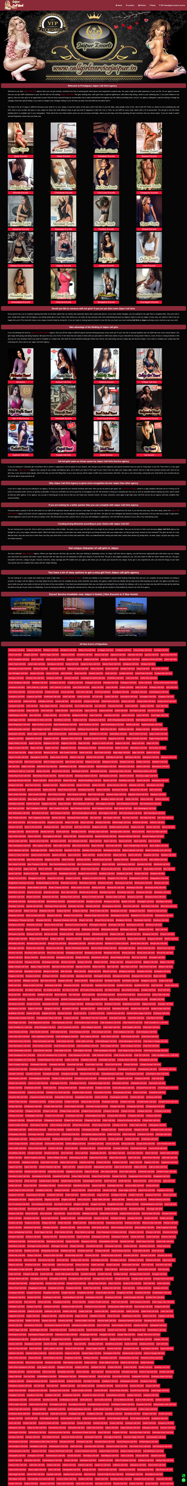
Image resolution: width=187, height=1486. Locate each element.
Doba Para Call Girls (65, 1265)
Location (130, 5)
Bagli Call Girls (84, 743)
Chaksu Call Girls (72, 1060)
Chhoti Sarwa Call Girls (101, 1125)
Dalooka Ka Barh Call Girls (35, 1172)
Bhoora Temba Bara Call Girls (77, 948)
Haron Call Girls (127, 1456)
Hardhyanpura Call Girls (58, 1446)
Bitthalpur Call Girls (30, 981)
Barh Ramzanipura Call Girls (130, 813)
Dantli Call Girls (125, 1181)
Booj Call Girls (157, 985)
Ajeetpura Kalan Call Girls (129, 659)
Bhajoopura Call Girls (17, 888)
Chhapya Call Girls (144, 1111)
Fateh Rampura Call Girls (140, 1302)
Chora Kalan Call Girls (17, 1148)
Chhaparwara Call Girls (155, 1106)
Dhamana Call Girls (96, 1223)
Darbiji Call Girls (15, 1186)
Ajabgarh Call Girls (74, 659)
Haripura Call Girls (39, 1451)
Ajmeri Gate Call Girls (36, 664)
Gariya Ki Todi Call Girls (74, 1349)
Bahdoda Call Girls (105, 748)
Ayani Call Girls (143, 715)
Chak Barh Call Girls (136, 1018)
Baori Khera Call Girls (56, 794)
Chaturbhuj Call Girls (36, 1092)
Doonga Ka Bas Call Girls (140, 1274)
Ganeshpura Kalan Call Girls (66, 1335)
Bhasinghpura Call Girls (111, 906)
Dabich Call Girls (15, 1158)
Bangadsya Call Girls (160, 780)
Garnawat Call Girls (131, 1349)
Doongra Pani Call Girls (18, 1283)
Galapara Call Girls (165, 1316)
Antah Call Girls (15, 701)
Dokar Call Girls (111, 1269)
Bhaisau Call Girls (161, 883)
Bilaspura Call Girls (51, 971)
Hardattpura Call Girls (38, 1446)
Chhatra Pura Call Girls (54, 1116)
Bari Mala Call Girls (147, 818)
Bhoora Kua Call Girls (54, 948)
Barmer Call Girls (153, 827)
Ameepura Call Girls (16, 687)
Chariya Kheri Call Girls (67, 1088)
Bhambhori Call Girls (17, 892)
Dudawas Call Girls (73, 1288)
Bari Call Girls (95, 818)
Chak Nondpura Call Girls (131, 1046)
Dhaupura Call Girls (89, 1241)
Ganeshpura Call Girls (17, 1335)
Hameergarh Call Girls (17, 1432)
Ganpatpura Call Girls (33, 1344)
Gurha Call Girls (31, 1418)
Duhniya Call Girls (144, 1288)
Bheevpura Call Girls (49, 929)
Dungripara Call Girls (85, 1293)
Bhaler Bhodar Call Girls (37, 888)
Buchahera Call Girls (70, 1009)
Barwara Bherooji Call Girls (105, 836)
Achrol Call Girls (15, 655)
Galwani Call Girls (49, 1321)
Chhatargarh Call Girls (34, 1116)
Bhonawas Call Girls (17, 943)
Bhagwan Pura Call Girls (117, 878)
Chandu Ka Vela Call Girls (62, 1078)
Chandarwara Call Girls (147, 1069)
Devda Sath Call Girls (49, 1218)
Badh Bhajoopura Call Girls (19, 725)
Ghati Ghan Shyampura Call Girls (22, 1367)
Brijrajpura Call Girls (52, 1009)
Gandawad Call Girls (158, 1325)
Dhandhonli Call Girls (32, 1227)
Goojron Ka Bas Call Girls (82, 1390)
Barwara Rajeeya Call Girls (153, 836)
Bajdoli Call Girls (153, 752)
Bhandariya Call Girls (125, 892)
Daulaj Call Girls (152, 1186)
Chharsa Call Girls (16, 1116)
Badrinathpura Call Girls (78, 734)
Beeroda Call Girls (144, 864)
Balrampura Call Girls (160, 766)
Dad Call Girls (14, 1162)
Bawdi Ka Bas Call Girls (40, 855)
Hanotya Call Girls (33, 1437)
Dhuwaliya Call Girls (118, 1260)
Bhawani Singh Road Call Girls (96, 915)
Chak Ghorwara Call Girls (79, 1032)
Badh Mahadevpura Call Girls (65, 725)
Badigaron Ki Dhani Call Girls (64, 729)
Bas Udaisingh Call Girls (77, 841)
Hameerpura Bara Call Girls (59, 1432)
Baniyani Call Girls (67, 785)
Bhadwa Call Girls (157, 874)
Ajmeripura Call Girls (55, 664)
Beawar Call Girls (104, 855)
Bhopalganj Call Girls (74, 953)
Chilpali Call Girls (72, 1130)
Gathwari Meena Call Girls (36, 1353)
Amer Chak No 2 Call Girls (60, 687)
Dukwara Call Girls (160, 1288)
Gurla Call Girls (15, 1423)
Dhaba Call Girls (166, 1218)
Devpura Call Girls (101, 1218)
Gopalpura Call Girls (35, 1395)
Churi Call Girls (67, 1153)
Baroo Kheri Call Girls (17, 836)
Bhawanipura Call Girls (120, 915)
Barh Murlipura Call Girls (60, 813)
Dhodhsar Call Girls (85, 1251)
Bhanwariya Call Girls (36, 901)
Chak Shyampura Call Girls (79, 1055)
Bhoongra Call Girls (16, 948)
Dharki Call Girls (152, 1237)
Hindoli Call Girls (101, 1479)
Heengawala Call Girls (71, 1470)
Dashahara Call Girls (81, 1186)
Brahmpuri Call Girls (112, 1004)
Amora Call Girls (67, 692)
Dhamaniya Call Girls (114, 1223)
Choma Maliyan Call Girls (75, 1144)
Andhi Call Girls (69, 697)
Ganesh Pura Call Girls (117, 1330)
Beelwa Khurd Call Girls (102, 860)
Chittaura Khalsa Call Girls (40, 1139)
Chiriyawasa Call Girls (17, 1134)
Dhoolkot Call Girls (131, 1255)
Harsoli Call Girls (15, 1460)
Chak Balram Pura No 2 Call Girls (94, 1018)
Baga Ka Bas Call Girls (158, 734)
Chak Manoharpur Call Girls (19, 1046)
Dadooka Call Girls (87, 1162)
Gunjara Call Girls (149, 1414)
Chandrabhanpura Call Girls (112, 1074)
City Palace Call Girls (116, 1153)
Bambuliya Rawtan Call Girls (86, 776)
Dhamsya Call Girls (132, 1223)
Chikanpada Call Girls (157, 1125)
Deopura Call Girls (16, 1213)
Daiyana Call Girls (85, 1167)
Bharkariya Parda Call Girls (55, 906)
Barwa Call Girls (70, 836)
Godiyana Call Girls (16, 1381)
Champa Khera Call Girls (127, 1060)
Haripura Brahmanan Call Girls (60, 1451)
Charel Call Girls (49, 1088)
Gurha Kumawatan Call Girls (94, 1418)
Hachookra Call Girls (76, 1428)
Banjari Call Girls (83, 785)
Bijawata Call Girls (83, 967)
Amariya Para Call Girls (35, 678)
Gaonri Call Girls (65, 1344)
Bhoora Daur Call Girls (35, 948)
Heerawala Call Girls (145, 1470)
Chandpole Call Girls (51, 1074)
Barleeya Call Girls (51, 827)
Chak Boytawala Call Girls (62, 1023)
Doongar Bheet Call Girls (18, 1279)
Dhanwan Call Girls (66, 1237)
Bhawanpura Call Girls (164, 915)
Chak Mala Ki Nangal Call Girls (155, 1041)
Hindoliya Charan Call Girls (120, 1479)
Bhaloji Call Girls (98, 888)
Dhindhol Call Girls (31, 1251)
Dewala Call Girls (151, 1218)
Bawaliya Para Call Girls (91, 850)
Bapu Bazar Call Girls (17, 799)
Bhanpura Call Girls (135, 897)
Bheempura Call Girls (135, 925)
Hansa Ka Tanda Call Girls (72, 1437)
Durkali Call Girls (34, 1297)
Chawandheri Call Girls (64, 1097)
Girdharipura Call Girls (67, 1376)
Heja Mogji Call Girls (17, 1474)
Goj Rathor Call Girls (92, 1381)
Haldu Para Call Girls (95, 1428)
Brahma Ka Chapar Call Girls (72, 1004)
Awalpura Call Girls (79, 715)
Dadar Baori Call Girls (49, 1162)
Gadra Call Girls (132, 1311)
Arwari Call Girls (131, 706)
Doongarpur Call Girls (58, 1279)
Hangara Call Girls (120, 1432)
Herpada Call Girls (54, 1474)
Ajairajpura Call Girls (109, 659)
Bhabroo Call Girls (31, 874)
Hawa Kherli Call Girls (156, 1465)
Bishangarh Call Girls (102, 976)
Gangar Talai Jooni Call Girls (148, 1335)
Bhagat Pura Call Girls (17, 878)
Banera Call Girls (110, 780)
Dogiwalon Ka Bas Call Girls (63, 1269)
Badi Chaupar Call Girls (41, 729)
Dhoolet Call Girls (92, 1255)
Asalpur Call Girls (147, 706)
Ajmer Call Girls (171, 659)
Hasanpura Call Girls (88, 1460)
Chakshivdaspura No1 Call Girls (50, 1060)
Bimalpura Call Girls (127, 971)
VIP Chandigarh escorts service (172, 5)
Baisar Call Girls (86, 752)
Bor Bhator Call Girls (33, 990)
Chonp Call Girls (128, 1144)
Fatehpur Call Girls (34, 1307)
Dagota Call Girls (15, 1167)
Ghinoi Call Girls (49, 1372)
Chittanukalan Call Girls (18, 1139)
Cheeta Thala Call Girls (18, 1102)
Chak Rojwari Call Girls (82, 1050)
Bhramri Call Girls (47, 957)
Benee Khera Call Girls (90, 869)
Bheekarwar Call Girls (142, 920)
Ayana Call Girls (128, 715)
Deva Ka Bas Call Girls (151, 1213)
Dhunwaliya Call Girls (99, 1260)
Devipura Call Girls (68, 1218)
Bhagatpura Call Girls (37, 878)
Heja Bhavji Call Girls (164, 1470)
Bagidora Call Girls (68, 743)
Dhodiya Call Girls (102, 1251)
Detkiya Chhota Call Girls (129, 1213)
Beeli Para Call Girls (35, 860)
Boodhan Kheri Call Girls (105, 985)
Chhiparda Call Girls (92, 1120)
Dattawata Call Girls (115, 1186)
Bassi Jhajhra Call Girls (159, 846)
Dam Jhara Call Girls (109, 1172)
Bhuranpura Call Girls (100, 957)
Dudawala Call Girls (56, 1288)
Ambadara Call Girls (57, 683)
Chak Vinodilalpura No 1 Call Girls (165, 1055)
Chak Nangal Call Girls (109, 1046)
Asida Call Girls (33, 711)
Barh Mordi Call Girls (40, 813)
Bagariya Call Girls (16, 739)
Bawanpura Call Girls (112, 850)
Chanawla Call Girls (57, 1064)
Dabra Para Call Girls (117, 1158)
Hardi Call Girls (76, 1446)
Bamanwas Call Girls (80, 771)
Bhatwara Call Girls (16, 915)
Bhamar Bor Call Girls (115, 888)
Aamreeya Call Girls (16, 650)
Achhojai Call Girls (161, 650)
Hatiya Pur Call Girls (103, 1465)
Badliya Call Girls (142, 729)
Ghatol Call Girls (130, 1367)
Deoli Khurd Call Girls (36, 1209)
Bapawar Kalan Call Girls (116, 794)
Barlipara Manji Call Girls (119, 827)
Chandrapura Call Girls (134, 1074)
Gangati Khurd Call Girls (61, 1339)
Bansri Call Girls (49, 790)
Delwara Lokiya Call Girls (136, 1199)
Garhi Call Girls (35, 1349)
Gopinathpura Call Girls (116, 1395)
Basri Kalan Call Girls (61, 846)
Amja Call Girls (111, 687)
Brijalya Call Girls (149, 1004)
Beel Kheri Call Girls (16, 860)
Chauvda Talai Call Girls (18, 1097)
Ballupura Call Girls (86, 766)
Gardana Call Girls (147, 1344)
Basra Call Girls (140, 841)
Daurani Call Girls (78, 1190)
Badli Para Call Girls (108, 729)
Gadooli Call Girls (101, 1311)
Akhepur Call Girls (41, 669)
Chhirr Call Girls (109, 1120)
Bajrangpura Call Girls (39, 757)
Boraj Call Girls (14, 995)
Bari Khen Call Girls (130, 818)
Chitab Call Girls (114, 1134)
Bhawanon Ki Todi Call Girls (142, 915)
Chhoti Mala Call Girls (81, 1125)
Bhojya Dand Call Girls (136, 939)
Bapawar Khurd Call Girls (138, 794)
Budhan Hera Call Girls (140, 1009)
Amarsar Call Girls (71, 678)
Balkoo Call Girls (28, 766)
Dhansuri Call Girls (33, 1237)
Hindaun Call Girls (86, 1479)
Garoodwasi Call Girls (149, 1349)
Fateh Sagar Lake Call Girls (163, 1302)
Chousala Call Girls (120, 1148)
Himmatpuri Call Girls (17, 1479)
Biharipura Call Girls (133, 962)
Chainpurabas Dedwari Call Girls (21, 1018)
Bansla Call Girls (34, 790)
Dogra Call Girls (82, 1269)
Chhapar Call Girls (117, 1106)
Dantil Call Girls (110, 1181)
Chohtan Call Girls (115, 1139)
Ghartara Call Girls (16, 1362)
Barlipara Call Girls (99, 827)
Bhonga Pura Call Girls (57, 943)
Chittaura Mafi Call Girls (61, 1139)
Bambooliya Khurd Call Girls (20, 776)
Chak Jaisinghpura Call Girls (67, 1037)
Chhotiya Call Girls (120, 1125)
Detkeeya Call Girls (89, 1213)
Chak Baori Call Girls (117, 1018)
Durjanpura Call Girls (17, 1297)
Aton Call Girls (35, 715)
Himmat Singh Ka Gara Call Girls (110, 1474)
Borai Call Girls (164, 990)
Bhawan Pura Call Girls (73, 915)
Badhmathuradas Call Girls (19, 729)
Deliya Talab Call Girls (101, 1199)
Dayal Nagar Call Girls (127, 1190)
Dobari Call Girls (97, 1265)
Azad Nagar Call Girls (159, 715)
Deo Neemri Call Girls (62, 1204)
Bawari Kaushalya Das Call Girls (158, 850)
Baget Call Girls (35, 743)
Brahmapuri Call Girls (94, 1004)
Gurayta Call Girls (16, 1418)
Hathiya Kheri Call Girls (18, 1465)
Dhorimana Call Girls (46, 1260)
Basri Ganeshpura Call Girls (19, 846)
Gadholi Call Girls (69, 1311)
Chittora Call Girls (80, 1139)
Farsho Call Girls (79, 1302)
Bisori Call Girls (15, 981)
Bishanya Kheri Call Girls (141, 976)
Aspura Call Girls (105, 711)
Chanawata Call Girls (38, 1064)
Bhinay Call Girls (50, 934)
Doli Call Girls (163, 1269)
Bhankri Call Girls (33, 897)
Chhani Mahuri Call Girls (74, 1106)
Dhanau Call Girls (170, 1223)
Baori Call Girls (155, 790)
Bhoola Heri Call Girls (158, 943)
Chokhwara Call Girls (149, 1139)
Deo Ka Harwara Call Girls (19, 1204)
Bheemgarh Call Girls (98, 925)
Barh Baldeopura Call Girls (127, 804)
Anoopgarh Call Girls (148, 697)
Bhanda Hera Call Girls (88, 892)
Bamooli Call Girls (127, 776)
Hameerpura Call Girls (37, 1432)
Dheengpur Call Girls (59, 1246)
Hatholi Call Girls (69, 1465)
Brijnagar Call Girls (165, 1004)
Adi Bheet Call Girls (84, 655)
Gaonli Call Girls (50, 1344)
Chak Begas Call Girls (17, 1023)
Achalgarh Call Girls (105, 650)
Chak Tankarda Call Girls (102, 1055)
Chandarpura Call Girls (127, 1069)
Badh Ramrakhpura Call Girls (112, 725)
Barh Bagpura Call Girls (105, 804)
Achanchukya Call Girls (143, 650)
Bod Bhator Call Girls (130, 981)
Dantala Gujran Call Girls (49, 1181)
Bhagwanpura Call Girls (138, 878)
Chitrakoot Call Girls (145, 1134)
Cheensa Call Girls (153, 1097)
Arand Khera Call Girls (110, 701)
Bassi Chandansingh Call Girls (135, 846)
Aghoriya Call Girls (135, 655)
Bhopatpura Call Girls (93, 953)
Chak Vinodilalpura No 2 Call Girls (22, 1060)
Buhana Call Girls (65, 1013)
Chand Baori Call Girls (94, 1064)
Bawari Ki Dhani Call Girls (19, 855)
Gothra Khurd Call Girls (38, 1404)
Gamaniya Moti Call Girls (154, 1321)
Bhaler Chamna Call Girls (59, 888)
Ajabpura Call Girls (91, 659)
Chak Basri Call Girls (154, 1018)
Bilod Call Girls (80, 971)
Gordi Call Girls (86, 1400)
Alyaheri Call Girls (96, 673)
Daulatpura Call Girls (44, 1190)
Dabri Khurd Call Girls (151, 1158)
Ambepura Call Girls (128, 683)
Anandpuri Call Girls (139, 692)
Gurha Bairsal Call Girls (49, 1418)
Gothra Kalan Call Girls (18, 1404)
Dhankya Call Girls (153, 1232)
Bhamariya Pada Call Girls (155, 888)
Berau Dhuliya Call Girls (132, 869)
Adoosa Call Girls (101, 655)
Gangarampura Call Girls (18, 1339)
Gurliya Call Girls (29, 1423)
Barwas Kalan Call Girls (18, 841)
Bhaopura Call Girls (111, 901)
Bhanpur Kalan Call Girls (115, 897)
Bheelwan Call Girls (34, 925)
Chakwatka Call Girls (107, 1060)
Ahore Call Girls (37, 659)
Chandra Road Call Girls (89, 1074)
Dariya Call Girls (30, 1186)
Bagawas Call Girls (51, 739)
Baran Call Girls (147, 799)
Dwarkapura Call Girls (94, 1297)
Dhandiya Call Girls (50, 1227)
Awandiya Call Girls (111, 715)
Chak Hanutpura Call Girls (146, 1032)
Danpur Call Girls (15, 1181)
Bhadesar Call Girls (106, 874)
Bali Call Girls (14, 766)
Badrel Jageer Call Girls (36, 734)
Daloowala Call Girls (56, 1172)
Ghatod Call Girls (114, 1367)
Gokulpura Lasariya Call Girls (20, 1386)
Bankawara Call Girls (155, 785)
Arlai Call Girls (31, 706)
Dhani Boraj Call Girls (100, 1227)
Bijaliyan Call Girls (151, 962)
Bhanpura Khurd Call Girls (155, 897)
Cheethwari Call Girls (37, 1102)
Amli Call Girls (171, 687)
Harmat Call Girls (74, 1456)
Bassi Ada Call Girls (113, 846)
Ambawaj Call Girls (110, 683)
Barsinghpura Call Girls (52, 836)
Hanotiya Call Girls (16, 1437)
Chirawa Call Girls (141, 1130)
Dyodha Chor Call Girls (155, 1297)
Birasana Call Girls (33, 976)
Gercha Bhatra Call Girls (52, 1358)
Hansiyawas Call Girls (93, 1437)
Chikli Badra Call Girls (17, 1130)
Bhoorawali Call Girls (127, 948)
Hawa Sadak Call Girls (37, 1470)
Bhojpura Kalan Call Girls (93, 939)
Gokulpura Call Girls (148, 1381)
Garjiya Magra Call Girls (95, 1349)
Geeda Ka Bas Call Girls (132, 1353)
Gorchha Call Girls (50, 1400)
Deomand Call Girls (136, 1209)
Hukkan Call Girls (136, 1484)
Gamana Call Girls (65, 1321)
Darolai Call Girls (64, 1186)
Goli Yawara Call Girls (85, 1386)
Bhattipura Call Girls (137, 911)
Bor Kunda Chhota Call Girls (92, 990)
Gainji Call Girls (114, 1316)
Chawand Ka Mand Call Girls (41, 1097)
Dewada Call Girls (135, 1218)
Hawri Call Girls (54, 1470)
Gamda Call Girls (15, 1325)
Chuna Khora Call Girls (158, 1148)
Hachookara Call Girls (57, 1428)
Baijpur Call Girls (34, 752)
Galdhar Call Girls (32, 1321)
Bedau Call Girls (119, 855)
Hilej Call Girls (89, 1474)
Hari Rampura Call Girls (162, 1446)
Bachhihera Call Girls (62, 720)
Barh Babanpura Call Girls (83, 804)
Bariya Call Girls (87, 822)
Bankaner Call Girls (136, 785)
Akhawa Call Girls (148, 664)
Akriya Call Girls (143, 669)
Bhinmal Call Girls (83, 934)
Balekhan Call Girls (159, 762)
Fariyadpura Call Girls (61, 1302)
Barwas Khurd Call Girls (39, 841)
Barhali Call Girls (58, 818)
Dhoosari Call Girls (148, 1255)
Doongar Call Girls (159, 1274)
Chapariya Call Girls (124, 1078)
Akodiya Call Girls (127, 669)
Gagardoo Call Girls (16, 1316)
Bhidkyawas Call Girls (90, 929)
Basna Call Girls (125, 841)
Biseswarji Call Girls (84, 976)
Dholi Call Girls (158, 1251)
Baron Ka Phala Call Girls (157, 832)
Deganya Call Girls (52, 1199)
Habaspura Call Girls (17, 1428)
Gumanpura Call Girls (113, 1414)
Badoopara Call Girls (17, 734)
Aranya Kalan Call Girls (146, 701)
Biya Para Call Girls (48, 981)
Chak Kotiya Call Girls (65, 1041)
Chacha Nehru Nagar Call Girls (139, 1013)
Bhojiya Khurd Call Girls (39, 939)
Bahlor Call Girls (121, 748)
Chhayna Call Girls (153, 1116)
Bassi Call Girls (98, 846)
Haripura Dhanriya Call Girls (86, 1451)
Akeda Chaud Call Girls (111, 664)
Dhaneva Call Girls (67, 1227)
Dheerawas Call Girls (113, 1246)
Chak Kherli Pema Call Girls (19, 1041)
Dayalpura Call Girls (165, 1190)
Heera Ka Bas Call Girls (107, 1470)
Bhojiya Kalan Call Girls (18, 939)
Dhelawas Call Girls (147, 1246)
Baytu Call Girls (89, 855)
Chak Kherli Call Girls (150, 1037)
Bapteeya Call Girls (158, 794)
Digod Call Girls (169, 1260)
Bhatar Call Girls (15, 911)
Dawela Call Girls (109, 1190)
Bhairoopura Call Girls (123, 883)
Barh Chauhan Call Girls (58, 808)
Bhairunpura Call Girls (143, 883)
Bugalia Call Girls (49, 1013)
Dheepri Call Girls (77, 1246)
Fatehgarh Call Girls (16, 1307)
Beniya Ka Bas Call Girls (110, 869)
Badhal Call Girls (132, 725)
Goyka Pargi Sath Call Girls (19, 1409)
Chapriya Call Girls (142, 1078)
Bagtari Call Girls (51, 748)
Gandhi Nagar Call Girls (18, 1330)
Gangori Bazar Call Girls (142, 1339)
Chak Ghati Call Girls (59, 1032)
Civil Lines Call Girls (135, 1153)
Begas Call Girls (15, 869)
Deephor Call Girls (136, 1195)
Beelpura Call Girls (52, 860)
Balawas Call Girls (127, 762)
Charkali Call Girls (86, 1088)
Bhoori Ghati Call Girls (146, 948)
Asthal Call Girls (121, 711)
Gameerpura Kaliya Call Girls (83, 1325)
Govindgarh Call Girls (58, 1404)
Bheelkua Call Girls (160, 920)
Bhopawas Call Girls (112, 953)
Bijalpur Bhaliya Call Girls (18, 967)
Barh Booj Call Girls (16, 808)
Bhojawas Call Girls (150, 934)
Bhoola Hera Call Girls (139, 943)
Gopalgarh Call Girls (17, 1395)
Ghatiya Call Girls (82, 1367)
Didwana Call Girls (153, 1260)
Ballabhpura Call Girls (68, 766)
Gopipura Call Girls (151, 1395)
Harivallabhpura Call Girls (153, 1451)
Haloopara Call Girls (150, 1428)
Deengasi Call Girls (118, 1195)
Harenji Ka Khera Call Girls (116, 1446)
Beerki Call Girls (108, 864)
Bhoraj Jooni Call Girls (146, 953)
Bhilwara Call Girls (146, 929)
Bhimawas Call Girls (16, 934)
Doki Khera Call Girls (128, 1269)
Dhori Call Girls (30, 1260)
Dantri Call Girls (155, 1181)
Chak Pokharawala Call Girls (20, 1050)
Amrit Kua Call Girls (102, 692)
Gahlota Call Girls (66, 1316)
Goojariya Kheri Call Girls (59, 1390)
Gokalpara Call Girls (110, 1381)
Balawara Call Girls (110, 762)
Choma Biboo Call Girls (54, 1144)
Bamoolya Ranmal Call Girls (20, 780)
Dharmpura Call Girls (17, 1241)
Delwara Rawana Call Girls (159, 1199)
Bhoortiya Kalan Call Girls (35, 953)
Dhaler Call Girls (79, 1223)
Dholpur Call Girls (34, 1255)
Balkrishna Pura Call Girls (47, 766)
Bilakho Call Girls (15, 971)
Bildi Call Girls (66, 971)
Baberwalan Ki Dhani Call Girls (40, 720)
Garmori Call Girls (114, 1349)
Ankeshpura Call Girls (128, 697)
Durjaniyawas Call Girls (162, 1293)
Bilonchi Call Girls (110, 971)
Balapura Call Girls (93, 762)
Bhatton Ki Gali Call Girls (157, 911)
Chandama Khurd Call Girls (63, 1069)
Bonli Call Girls (87, 985)
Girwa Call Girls (104, 1376)
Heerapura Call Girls (127, 1470)
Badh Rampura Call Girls (89, 725)
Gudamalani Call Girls (56, 1409)
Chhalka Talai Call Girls (53, 1106)
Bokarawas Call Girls (53, 985)
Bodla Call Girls (15, 985)
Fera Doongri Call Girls (143, 1307)
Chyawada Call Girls (98, 1153)
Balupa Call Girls (43, 771)
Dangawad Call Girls (161, 1176)
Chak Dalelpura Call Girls (91, 1027)
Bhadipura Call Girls (124, 874)
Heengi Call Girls (89, 1470)
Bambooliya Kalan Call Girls (120, 771)
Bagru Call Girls (37, 748)
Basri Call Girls (154, 841)
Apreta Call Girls (62, 701)
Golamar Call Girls (67, 1386)
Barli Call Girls (66, 827)
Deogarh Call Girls (98, 1204)
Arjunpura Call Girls (16, 706)
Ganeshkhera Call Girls (157, 1330)
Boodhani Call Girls (124, 985)
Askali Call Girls (61, 711)
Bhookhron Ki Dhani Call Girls (116, 943)
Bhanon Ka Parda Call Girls (93, 897)
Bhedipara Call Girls (124, 920)
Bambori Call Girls (65, 776)
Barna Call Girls (168, 827)
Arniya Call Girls (66, 706)
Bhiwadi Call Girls (133, 934)
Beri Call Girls (169, 869)
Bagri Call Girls (152, 743)
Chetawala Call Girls (110, 1102)
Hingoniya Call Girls (164, 1479)
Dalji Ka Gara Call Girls (158, 1167)
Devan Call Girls (15, 1218)
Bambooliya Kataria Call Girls (144, 771)
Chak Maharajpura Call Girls (130, 1041)
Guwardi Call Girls (100, 1423)
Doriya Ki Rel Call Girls (132, 1283)
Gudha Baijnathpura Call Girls (79, 1409)
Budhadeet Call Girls (120, 1009)
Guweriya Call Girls (132, 1423)
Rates (153, 5)
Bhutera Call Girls (15, 962)
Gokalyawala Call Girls (129, 1381)
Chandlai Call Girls (33, 1074)
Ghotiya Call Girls (166, 1372)
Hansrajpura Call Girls (112, 1437)
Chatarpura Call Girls (17, 1092)
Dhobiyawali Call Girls (49, 1251)
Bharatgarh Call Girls (145, 901)
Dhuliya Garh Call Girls (80, 1260)
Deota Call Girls (32, 1213)
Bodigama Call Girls (149, 981)
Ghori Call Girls (97, 1372)
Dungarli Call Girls (34, 1293)
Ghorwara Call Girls (129, 1372)
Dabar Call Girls (151, 1153)
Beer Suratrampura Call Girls (88, 864)
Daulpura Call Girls (61, 1190)
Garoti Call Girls (167, 1349)
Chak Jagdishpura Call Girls (42, 1037)
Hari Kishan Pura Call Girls (140, 1446)
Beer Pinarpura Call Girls (37, 864)
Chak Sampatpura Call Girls (105, 1050)
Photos (143, 5)
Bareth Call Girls (33, 804)
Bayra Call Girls (74, 855)
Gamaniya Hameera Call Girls (130, 1321)
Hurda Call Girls (152, 1484)
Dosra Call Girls (163, 1283)
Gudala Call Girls (39, 1409)
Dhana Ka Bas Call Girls (151, 1223)
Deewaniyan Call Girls (17, 1199)
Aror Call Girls (100, 706)
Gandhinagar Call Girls (38, 1330)
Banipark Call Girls (50, 785)
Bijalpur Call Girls (167, 962)
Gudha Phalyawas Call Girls (125, 1409)
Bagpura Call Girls (122, 743)
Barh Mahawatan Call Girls (19, 813)
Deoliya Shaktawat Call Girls (116, 1209)
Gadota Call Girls (117, 1311)
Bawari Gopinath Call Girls (133, 850)
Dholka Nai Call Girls (17, 1255)
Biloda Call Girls (94, 971)
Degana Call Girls (35, 1199)
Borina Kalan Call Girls (106, 995)
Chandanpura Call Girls (86, 1069)
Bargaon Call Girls (49, 804)
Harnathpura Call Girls (110, 1456)
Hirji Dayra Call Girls (103, 1484)
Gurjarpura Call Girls (160, 1418)
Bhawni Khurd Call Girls (104, 920)
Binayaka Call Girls (144, 971)
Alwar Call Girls (80, 673)
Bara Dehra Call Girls (55, 799)
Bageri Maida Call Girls (18, 743)
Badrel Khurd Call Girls (57, 734)
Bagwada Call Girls (68, 748)
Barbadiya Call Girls (16, 804)
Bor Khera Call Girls (70, 990)
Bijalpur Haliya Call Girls (40, 967)
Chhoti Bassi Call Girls (39, 1125)
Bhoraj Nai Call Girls (165, 953)
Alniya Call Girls (52, 673)
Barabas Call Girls (92, 799)
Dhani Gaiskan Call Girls (144, 1227)
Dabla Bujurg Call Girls (78, 1158)
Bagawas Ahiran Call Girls (71, 739)
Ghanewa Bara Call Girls (128, 1358)
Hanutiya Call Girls (67, 1442)
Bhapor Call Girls (128, 901)
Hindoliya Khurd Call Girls (144, 1479)
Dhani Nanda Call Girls (64, 1232)
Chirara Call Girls (125, 1130)
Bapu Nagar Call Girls (36, 799)
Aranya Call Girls (128, 701)
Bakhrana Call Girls (132, 757)
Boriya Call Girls (144, 995)
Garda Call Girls (131, 1344)
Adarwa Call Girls (68, 655)
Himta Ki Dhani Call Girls (66, 1479)
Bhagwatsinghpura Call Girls (47, 883)
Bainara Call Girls (50, 752)
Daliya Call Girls (140, 1167)
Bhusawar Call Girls (157, 957)
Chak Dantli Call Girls (111, 1027)
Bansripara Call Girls (86, 790)
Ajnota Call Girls (72, 664)
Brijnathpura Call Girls (17, 1009)
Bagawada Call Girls (34, 739)
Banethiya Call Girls (127, 780)
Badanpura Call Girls (97, 720)
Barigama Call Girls (55, 822)
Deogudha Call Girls (115, 1204)
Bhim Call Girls (161, 929)
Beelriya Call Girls (83, 860)
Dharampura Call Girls (100, 1237)
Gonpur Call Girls (152, 1386)
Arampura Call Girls (91, 701)
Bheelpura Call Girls (16, 925)
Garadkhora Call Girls (113, 1344)
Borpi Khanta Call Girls (138, 999)
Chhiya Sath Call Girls (151, 1120)
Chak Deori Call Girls (151, 1027)
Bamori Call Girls (39, 780)
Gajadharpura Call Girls (131, 1316)
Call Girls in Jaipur (129, 489)
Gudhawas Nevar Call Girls (19, 1414)
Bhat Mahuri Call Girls (149, 906)
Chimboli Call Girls (108, 1130)
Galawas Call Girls (16, 1321)
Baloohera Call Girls (126, 766)
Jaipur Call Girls (30, 91)
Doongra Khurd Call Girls (163, 1279)
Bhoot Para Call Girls (55, 953)
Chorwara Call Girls (87, 1148)
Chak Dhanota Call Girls (18, 1032)
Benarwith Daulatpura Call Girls (66, 869)
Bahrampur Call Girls (139, 748)
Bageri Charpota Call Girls (137, 739)
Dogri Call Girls (97, 1269)
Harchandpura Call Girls (18, 1446)
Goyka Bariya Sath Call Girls (165, 1404)
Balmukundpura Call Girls (106, 766)
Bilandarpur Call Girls (33, 971)
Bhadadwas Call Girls (67, 874)
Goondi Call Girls (100, 1390)
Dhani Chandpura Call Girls (121, 1227)
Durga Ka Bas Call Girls (105, 1293)
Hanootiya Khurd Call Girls (162, 1432)
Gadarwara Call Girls (17, 1311)
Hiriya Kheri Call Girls (84, 1484)
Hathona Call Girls (85, 1465)
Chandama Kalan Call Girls (40, 1069)
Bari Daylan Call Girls (111, 818)
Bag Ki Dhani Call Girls (138, 734)
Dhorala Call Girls (164, 1255)
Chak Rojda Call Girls (62, 1050)
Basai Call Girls (96, 841)
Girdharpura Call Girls (87, 1376)
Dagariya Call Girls (151, 1162)
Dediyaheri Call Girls (55, 1195)
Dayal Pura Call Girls (146, 1190)
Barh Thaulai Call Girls (17, 818)
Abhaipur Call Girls (50, 650)
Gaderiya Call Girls (34, 1311)
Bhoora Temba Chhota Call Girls (103, 948)
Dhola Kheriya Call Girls (121, 1251)
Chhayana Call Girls (136, 1116)
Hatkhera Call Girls (120, 1465)
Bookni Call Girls (171, 985)
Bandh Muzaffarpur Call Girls (90, 780)
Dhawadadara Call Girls (108, 1241)
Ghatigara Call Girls (65, 1367)
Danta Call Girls (31, 1181)
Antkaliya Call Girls (45, 701)
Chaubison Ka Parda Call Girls (58, 1092)
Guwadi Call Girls (68, 1423)
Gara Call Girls (80, 1344)
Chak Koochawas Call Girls (43, 1041)
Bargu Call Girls (65, 804)
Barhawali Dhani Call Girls (77, 818)
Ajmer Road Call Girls (17, 664)
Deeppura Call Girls (153, 1195)
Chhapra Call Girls (50, 1111)
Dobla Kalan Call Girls (130, 1265)
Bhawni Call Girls (86, 920)
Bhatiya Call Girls (63, 911)
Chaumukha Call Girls (102, 1092)
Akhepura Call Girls (57, 669)
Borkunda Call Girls (99, 999)
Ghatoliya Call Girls (161, 1367)
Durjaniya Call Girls (142, 1293)
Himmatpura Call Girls (153, 1474)
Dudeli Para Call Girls (91, 1288)
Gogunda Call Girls (57, 1381)
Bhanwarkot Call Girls (75, 901)
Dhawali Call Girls (127, 1241)
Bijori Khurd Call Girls (148, 967)
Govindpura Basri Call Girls (98, 1404)
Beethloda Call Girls (161, 864)
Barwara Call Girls (86, 836)
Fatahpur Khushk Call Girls (98, 1302)
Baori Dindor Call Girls (17, 794)
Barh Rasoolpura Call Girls (154, 813)
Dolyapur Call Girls (30, 1274)
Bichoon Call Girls (68, 962)
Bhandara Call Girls (107, 892)
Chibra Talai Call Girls (138, 1125)
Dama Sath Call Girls (128, 1172)
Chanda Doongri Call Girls (150, 1064)
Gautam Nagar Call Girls (91, 1353)
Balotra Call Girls (143, 766)
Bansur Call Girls (103, 790)
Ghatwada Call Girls (16, 1372)
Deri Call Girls (59, 1213)
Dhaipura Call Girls (32, 1223)
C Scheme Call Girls (96, 1013)
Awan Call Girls (96, 715)
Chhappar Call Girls (33, 1111)
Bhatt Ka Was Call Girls (99, 911)
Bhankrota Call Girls (50, 897)
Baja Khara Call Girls (103, 752)
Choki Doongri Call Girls (18, 1144)
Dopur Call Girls (114, 1283)
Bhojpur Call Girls (57, 939)
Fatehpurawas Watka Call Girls (120, 1307)
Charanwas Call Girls (78, 1083)
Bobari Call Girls (81, 981)
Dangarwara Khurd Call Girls (140, 1176)
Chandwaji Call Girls (106, 1078)
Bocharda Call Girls (112, 981)
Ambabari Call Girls (39, 683)
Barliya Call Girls (137, 827)
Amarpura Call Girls (54, 678)
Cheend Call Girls (137, 1097)
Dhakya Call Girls (49, 1223)
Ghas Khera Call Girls (34, 1362)
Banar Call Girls (55, 780)
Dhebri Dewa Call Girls (145, 1241)
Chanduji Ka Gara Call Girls (85, 1078)
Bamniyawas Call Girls (108, 776)
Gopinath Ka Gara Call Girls (93, 1395)
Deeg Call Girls (103, 1195)
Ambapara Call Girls (93, 683)
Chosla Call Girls (104, 1148)
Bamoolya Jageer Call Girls (146, 776)
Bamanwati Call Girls (99, 771)
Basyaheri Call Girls (72, 850)
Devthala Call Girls (118, 1218)
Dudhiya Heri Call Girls (111, 1288)
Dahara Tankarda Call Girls (49, 1167)
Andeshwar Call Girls (52, 697)
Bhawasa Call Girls (43, 920)
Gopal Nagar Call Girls (160, 1390)
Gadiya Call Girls (85, 1311)
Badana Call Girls (80, 720)
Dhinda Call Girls (15, 1251)
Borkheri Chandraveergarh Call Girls (75, 999)
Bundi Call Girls (80, 1013)
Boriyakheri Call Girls (17, 999)
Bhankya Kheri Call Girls (70, 897)
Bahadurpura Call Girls (87, 748)
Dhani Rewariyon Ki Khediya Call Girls (111, 1232)
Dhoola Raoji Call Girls (74, 1255)
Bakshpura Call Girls (151, 757)
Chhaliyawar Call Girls (33, 1106)
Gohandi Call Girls (74, 1381)
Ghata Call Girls (90, 1362)
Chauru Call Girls (140, 1092)
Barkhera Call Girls (140, 822)
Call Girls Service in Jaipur (71, 578)
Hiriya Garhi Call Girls (65, 1484)
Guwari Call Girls (116, 1423)
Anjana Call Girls (111, 697)
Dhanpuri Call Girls (16, 1237)
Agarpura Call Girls (118, 655)
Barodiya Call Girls (78, 832)
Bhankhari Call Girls (16, 897)
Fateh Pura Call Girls (119, 1302)
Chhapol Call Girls (16, 1111)
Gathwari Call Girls (16, 1353)
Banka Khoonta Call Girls (117, 785)
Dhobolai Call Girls (68, 1251)
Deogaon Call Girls (81, 1204)
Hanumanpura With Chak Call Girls (43, 1442)
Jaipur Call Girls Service (40, 333)
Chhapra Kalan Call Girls (69, 1111)
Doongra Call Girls (122, 1279)
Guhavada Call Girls (40, 1414)
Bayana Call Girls (59, 855)
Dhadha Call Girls (15, 1223)
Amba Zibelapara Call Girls (19, 683)
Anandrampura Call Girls (158, 692)
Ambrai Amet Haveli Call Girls (165, 683)
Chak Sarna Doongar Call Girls (156, 1050)
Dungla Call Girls (68, 1293)
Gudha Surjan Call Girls (148, 1409)
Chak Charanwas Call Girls (68, 1027)
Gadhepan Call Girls (52, 1311)
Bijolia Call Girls (99, 967)
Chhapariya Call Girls (135, 1106)
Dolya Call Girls (15, 1274)
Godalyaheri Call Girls (140, 1376)
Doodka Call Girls (120, 1274)
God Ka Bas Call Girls (121, 1376)
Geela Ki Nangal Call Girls (154, 1353)
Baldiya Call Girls (143, 762)
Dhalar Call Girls (64, 1223)
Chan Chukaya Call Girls (18, 1064)
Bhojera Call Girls (167, 934)
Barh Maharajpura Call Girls (145, 808)
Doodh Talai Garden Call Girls (67, 1274)
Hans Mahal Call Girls (50, 1437)
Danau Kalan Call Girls (81, 1176)
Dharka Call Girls (137, 1237)
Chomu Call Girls (112, 1144)
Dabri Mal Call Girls (169, 1158)
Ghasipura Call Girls (53, 1362)
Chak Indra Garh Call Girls (19, 1037)
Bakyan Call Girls (15, 762)
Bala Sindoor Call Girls (74, 762)
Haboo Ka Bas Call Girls (36, 1428)
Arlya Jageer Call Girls (48, 706)
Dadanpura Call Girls (30, 1162)
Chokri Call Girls (36, 1144)
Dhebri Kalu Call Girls (165, 1241)
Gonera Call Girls (136, 1386)
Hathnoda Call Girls (37, 1465)
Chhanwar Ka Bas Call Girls (97, 1106)
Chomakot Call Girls (95, 1144)
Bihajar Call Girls (116, 962)
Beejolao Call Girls (168, 855)
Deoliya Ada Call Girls (93, 1209)
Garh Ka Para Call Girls (18, 1349)
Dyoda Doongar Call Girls (134, 1297)
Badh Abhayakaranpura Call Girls (121, 720)
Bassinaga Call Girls (39, 850)
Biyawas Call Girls (65, 981)
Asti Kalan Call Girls (137, 711)
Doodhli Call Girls (104, 1274)
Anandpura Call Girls (121, 692)
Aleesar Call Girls (37, 673)
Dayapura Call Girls (16, 1195)
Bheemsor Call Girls (153, 925)
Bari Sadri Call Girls (165, 818)
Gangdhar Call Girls (99, 1339)
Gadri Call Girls (167, 1311)
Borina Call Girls (88, 995)
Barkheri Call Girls (157, 822)
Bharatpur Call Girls (16, 906)
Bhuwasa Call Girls (32, 962)
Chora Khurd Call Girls (37, 1148)
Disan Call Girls (49, 1265)
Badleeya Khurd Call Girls (88, 729)
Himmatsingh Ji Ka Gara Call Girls (41, 1479)
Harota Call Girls (142, 1456)
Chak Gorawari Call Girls (101, 1032)
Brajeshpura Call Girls (131, 1004)
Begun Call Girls (30, 869)
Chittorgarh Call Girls (98, 1139)
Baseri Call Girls (110, 841)
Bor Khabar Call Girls (52, 990)
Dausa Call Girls (94, 1190)
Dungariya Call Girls (16, 1293)
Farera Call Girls (44, 1302)
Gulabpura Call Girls (95, 1414)
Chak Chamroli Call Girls (132, 1023)
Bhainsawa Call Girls (69, 883)
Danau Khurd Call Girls (101, 1176)
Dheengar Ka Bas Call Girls (38, 1246)
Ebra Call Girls (30, 1302)
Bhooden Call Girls (95, 943)
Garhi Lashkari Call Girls (53, 1349)
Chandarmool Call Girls (106, 1069)
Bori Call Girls (74, 995)
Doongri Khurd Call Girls (76, 1283)
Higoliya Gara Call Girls (73, 1474)
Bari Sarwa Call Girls (17, 822)
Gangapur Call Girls (107, 1335)
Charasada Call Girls (120, 1083)
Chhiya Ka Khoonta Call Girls (128, 1120)
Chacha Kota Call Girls (115, 1013)
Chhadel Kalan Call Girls (146, 1102)
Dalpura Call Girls (91, 1172)
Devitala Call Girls (85, 1218)
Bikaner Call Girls (165, 967)
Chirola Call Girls (52, 1134)
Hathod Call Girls (53, 1465)
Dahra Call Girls (69, 1167)
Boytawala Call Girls (50, 1004)
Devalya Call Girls (169, 1213)
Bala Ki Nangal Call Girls (53, 762)
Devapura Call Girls (31, 1218)
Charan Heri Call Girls (17, 1083)
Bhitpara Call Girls (117, 934)
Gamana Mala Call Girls (106, 1321)
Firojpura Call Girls (162, 1307)
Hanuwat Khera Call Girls (104, 1442)
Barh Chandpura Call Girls (36, 808)
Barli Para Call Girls (82, 827)
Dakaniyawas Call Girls (103, 1167)
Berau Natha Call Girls (152, 869)
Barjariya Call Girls (103, 822)
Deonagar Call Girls (154, 1209)
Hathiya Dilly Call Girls (164, 1460)
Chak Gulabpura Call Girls (123, 1032)
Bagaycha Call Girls (116, 739)
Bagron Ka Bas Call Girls (18, 748)
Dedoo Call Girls (71, 1195)
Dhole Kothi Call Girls (141, 1251)
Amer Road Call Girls (81, 687)
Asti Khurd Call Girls (155, 711)
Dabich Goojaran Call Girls (34, 1158)
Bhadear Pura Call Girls (87, 874)
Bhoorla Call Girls (15, 953)
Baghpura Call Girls (51, 743)
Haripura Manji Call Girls (108, 1451)
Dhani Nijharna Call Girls (84, 1232)
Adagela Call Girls (31, 655)
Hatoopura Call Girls (138, 1465)
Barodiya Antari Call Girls (98, 832)
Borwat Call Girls (33, 1004)
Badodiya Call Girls (159, 729)
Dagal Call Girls (136, 1162)
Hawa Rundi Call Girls (17, 1470)
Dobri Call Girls (147, 1265)
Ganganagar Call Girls (88, 1335)
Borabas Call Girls (149, 990)
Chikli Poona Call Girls (37, 1130)
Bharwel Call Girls (93, 906)
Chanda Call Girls (131, 1064)
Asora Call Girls (76, 711)
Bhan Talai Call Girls (69, 892)
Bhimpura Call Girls (34, 934)
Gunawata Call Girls (132, 1414)
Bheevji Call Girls (32, 929)
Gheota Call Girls (33, 1372)
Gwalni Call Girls (149, 1423)
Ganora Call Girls (15, 1344)
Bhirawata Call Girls (100, 934)
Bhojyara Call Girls (155, 939)
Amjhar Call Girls (126, 687)
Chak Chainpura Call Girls (110, 1023)
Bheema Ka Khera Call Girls (76, 925)
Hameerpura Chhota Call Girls (84, 1432)
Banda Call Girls (69, 780)
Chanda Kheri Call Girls (18, 1069)
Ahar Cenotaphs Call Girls (19, 659)
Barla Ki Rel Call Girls (33, 827)
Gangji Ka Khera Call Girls (120, 1339)
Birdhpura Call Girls (50, 976)
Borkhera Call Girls (35, 999)
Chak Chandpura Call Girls (44, 1027)
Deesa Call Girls (169, 1195)
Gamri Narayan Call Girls (121, 1325)
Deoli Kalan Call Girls (17, 1209)
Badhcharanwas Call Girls (152, 725)
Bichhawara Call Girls (50, 962)
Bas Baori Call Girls (58, 841)
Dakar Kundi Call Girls (123, 1167)
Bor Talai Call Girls (112, 990)
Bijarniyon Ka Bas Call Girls (63, 967)
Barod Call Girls (32, 832)
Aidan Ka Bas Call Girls (55, 659)
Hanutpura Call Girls (84, 1442)
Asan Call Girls (162, 706)
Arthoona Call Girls (115, 706)
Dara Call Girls (169, 1181)
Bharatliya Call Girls (164, 901)
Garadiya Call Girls (95, 1344)
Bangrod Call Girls (16, 785)
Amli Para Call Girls (35, 692)
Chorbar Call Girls (55, 1148)
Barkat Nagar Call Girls (122, 822)
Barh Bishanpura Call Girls (150, 804)
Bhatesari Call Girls (47, 911)
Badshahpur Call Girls (118, 734)
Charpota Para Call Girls (146, 1088)
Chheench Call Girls (16, 1120)
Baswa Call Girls (55, 850)
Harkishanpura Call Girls (55, 1456)
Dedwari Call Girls (88, 1195)
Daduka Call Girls (103, 1162)
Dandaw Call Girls (119, 1176)
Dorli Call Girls (149, 1283)
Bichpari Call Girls (85, 962)
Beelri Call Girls (68, 860)
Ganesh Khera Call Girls (95, 1330)
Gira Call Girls (29, 1376)
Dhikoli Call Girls (163, 1246)
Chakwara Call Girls (88, 1060)
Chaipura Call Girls (71, 1018)
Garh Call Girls (162, 1344)
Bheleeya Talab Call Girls (70, 929)
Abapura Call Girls (34, 650)
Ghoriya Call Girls (112, 1372)
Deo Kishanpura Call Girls (42, 1204)
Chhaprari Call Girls (111, 1111)
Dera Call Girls (46, 1213)
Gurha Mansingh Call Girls (117, 1418)
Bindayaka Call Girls (162, 971)
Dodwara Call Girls (42, 1269)
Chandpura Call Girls (69, 1074)
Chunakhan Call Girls (17, 1153)
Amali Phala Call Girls (143, 673)
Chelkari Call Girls (72, 1102)
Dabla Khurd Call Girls (98, 1158)
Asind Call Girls (47, 711)
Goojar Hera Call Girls (17, 1390)
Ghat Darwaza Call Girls (72, 1362)
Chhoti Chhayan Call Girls (60, 1125)
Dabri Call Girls (134, 1158)
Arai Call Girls (76, 701)
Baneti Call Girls (143, 780)
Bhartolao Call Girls (76, 906)
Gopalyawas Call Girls (71, 1395)
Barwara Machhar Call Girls (129, 836)
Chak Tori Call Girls (141, 1055)
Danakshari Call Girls (61, 1176)
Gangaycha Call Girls (81, 1339)
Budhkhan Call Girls (16, 1013)
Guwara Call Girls (84, 1423)
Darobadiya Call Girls (47, 1186)
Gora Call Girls (35, 1400)
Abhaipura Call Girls (68, 650)
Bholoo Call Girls (171, 939)
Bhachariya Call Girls (48, 874)
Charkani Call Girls (103, 1088)
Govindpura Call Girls (77, 1404)
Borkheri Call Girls (52, 999)
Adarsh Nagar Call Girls (49, 655)
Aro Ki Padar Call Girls (83, 706)
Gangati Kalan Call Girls (40, 1339)
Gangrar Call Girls (161, 1339)
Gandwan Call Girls (76, 1330)
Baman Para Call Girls (60, 771)
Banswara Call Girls (120, 790)
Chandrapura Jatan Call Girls (157, 1074)
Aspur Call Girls (91, 711)
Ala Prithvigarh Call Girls (18, 673)
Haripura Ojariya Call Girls (131, 1451)
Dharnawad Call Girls (36, 1241)
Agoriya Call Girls (151, 655)
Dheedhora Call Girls (17, 1246)
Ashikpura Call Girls (16, 711)
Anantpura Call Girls (16, 697)
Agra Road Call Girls (169, 655)
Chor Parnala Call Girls (166, 1144)
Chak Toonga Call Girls (123, 1055)
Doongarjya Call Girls (39, 1279)
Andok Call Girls (83, 697)
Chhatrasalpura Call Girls (95, 1116)
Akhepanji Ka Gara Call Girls (20, 669)
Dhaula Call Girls (72, 1241)
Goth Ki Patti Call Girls (144, 1400)
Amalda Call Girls (126, 673)
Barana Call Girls (162, 799)
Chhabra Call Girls (127, 1102)
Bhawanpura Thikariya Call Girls (21, 920)
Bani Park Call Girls (33, 785)
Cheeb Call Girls (101, 1097)
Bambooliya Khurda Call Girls (44, 776)
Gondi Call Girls (121, 1386)
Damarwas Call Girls (146, 1172)
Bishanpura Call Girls (121, 976)
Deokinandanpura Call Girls (151, 1204)
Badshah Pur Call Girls (98, 734)
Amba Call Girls (132, 678)
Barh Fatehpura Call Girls (102, 808)
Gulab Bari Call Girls (58, 1414)
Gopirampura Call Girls (18, 1400)
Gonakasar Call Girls (105, 1386)
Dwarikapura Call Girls (51, 1297)
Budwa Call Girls (33, 1013)
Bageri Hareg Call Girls (158, 739)
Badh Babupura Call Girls (146, 720)
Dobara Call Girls (82, 1265)
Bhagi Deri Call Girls (55, 878)
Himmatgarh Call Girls (134, 1474)
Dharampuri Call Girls (120, 1237)
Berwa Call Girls (15, 874)
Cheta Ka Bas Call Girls (90, 1102)
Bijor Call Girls (112, 967)
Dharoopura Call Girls (55, 1241)
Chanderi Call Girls (16, 1074)
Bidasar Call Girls (101, 962)
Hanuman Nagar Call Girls (134, 1437)
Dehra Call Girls (84, 1199)
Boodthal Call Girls (142, 985)
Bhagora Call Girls (73, 878)
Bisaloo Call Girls (67, 976)
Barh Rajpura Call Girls (108, 813)
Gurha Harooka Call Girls (70, 1418)
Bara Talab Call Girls (74, 799)
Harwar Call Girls (71, 1460)
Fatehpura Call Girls (51, 1307)
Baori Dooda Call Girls (37, 794)
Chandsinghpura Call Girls (39, 1078)
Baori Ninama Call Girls (77, 794)
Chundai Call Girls (35, 1153)
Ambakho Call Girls (75, 683)
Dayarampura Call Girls (35, 1195)
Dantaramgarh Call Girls (92, 1181)
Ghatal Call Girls (147, 1362)
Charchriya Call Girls (157, 1083)
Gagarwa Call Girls (49, 1316)
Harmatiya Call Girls (91, 1456)
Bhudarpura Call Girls (64, 957)
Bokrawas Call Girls (71, 985)
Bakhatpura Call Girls (114, 757)
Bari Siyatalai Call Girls (36, 822)
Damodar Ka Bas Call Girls (19, 1176)
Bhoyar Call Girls (31, 957)
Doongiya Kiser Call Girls (102, 1279)
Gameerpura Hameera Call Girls (57, 1325)
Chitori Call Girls (129, 1134)
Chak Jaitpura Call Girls (89, 1037)
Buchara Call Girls (88, 1009)
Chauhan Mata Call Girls (81, 1092)
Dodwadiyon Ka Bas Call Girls (20, 1269)
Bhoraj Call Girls (128, 953)
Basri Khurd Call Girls (80, 846)
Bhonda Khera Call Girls (36, 943)
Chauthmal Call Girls (157, 1092)
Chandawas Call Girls (167, 1069)
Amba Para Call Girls (149, 678)
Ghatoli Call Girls (145, 1367)
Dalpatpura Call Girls (74, 1172)
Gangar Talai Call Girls (126, 1335)
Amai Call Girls (111, 673)
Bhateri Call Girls (30, 911)
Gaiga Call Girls (81, 1316)
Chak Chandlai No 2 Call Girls (20, 1027)
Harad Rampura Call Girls (127, 1442)
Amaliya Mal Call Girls (163, 673)
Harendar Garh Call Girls (94, 1446)
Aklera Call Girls (97, 669)
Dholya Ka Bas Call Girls (53, 1255)
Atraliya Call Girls (50, 715)
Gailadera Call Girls (97, 1316)
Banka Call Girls (98, 785)
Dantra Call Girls (139, 1181)
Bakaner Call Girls (77, 757)
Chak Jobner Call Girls (110, 1037)
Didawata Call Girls (135, 1260)
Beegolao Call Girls (151, 855)
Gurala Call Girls (165, 1414)
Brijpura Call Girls (35, 1009)
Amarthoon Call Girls (115, 678)
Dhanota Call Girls (170, 1232)
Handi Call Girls (104, 1432)
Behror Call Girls (45, 869)
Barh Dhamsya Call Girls (80, 808)
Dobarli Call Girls (113, 1265)
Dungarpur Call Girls (51, 1293)
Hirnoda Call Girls (120, 1484)
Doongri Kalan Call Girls (55, 1283)
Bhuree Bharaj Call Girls (120, 957)
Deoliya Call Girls (76, 1209)
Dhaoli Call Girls (83, 1237)
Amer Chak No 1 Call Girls (37, 687)
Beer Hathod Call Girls (158, 860)
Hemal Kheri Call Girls (35, 1474)
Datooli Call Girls (98, 1186)
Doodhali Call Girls (88, 1274)
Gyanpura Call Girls (165, 1423)
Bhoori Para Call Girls (165, 948)
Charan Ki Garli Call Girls (38, 1083)
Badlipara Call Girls (126, 729)
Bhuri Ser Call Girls (139, 957)
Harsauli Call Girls (158, 1456)
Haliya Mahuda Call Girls (130, 1428)
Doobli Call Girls (46, 1274)
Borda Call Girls (29, 995)
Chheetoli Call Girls (34, 1120)
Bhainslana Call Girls (87, 883)
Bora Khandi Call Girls (130, 990)
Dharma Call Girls (168, 1237)
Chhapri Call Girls (128, 1111)
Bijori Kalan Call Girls (129, 967)
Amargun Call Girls (16, 678)
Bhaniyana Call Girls (162, 892)
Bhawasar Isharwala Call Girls (65, 920)
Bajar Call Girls (138, 752)
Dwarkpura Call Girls (113, 1297)
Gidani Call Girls (15, 1376)
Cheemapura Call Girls (119, 1097)
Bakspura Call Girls (168, 757)
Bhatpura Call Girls (80, 911)
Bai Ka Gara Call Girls (17, 752)
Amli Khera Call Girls (17, 692)
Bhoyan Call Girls (15, 957)
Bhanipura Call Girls (144, 892)
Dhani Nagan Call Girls (43, 1232)
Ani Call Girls (97, 697)
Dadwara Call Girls (120, 1162)
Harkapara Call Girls (36, 1456)
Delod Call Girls (118, 1199)
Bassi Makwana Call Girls (19, 850)
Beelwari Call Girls (121, 860)
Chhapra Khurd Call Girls (91, 1111)
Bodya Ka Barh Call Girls (33, 985)
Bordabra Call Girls (45, 995)
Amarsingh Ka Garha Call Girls (93, 678)
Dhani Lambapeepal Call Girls (20, 1232)
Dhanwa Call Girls (50, 1237)
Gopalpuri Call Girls (52, 1395)
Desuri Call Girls (73, 1213)
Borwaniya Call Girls (17, 1004)
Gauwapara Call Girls (111, 1353)
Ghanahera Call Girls (108, 1358)
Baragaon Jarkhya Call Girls (112, 799)
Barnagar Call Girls (16, 832)
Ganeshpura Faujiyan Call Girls (40, 1335)
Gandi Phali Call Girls (58, 1330)
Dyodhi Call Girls (15, 1302)
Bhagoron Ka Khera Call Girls (93, 878)
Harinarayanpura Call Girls (19, 1451)
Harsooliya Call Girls (32, 1460)
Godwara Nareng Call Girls (36, 1381)
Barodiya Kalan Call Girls (120, 832)
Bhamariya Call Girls (135, 888)
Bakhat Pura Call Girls (95, 757)
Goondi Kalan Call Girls (119, 1390)
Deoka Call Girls (132, 1204)
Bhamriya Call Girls (51, 892)
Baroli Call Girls (138, 832)
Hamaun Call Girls (168, 1428)
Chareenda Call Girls (33, 1088)
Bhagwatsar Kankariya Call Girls (21, 883)
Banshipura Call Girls (17, 790)
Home (119, 5)
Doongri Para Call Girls (97, 1283)
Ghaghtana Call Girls (73, 1358)
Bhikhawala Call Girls (109, 929)
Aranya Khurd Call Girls (167, 701)
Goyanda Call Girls (144, 1404)
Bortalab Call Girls (157, 999)
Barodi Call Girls (62, 832)
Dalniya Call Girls (15, 1172)
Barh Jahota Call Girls (123, 808)
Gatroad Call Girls (56, 1353)
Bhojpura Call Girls (74, 939)
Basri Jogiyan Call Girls (42, 846)
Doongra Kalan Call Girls (141, 1279)
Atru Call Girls (64, 715)
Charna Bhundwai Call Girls (123, 1088)
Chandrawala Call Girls (18, 1078)
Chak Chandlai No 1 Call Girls (156, 1023)
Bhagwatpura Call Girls (159, 878)
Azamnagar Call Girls (17, 720)
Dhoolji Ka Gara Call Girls (111, 1255)
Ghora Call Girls (82, 1372)
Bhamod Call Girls (34, 892)
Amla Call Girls (141, 687)
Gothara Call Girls (163, 1400)
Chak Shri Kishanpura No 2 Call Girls (51, 1055)
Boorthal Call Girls (16, 990)
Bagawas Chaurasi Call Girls (95, 739)
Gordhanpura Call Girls (69, 1400)
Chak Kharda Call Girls (130, 1037)
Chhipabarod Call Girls (53, 1120)
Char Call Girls (157, 1078)
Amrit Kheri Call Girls (84, 692)
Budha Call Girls (103, 1009)
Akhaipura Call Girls (131, 664)
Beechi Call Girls (134, 855)
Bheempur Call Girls (116, 925)
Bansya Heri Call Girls (138, 790)
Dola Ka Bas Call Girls (147, 1269)
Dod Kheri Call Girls (163, 1265)
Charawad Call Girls (138, 1083)
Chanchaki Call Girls (75, 1064)
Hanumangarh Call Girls (156, 1437)
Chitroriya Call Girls (163, 1134)
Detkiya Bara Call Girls (108, 1213)
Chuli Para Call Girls (138, 1148)
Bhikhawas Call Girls (128, 929)
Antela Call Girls (29, 701)
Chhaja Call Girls (15, 1106)
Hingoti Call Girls (15, 1484)
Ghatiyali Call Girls (98, 1367)
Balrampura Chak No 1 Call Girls (21, 771)
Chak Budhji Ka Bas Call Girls (86, 1023)
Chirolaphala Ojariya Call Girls (93, 1134)
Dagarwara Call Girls (169, 1162)
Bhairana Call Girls (105, 883)
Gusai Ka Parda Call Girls (49, 1423)
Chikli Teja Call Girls (56, 1130)
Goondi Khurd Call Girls (139, 1390)
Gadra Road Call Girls (149, 1311)
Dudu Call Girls (129, 1288)
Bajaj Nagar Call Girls (121, 752)
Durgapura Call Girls (125, 1293)
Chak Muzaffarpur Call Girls (87, 1046)
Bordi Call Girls (61, 995)
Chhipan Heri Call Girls (73, 1120)
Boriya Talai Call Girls (161, 995)
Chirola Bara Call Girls (70, 1134)
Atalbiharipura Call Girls (18, 715)
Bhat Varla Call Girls (169, 906)
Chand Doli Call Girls (113, 1064)
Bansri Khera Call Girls (67, 790)
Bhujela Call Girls (82, 957)
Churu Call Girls (81, 1153)
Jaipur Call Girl (24, 470)
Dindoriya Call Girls (32, 1265)
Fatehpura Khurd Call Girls (95, 1307)
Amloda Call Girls (52, 692)
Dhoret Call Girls (15, 1260)
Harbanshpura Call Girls (148, 1442)
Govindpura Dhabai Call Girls (122, 1404)
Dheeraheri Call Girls (94, 1246)
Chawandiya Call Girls (83, 1097)
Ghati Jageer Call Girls (46, 1367)
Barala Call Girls (132, 799)
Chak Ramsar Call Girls (43, 1050)
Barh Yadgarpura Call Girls (39, 818)
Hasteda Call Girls (106, 1460)
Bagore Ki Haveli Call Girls (102, 743)
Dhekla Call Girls (130, 1246)
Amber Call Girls (145, 683)
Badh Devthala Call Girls (41, 725)
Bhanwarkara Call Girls (56, 901)
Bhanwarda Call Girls (17, 901)
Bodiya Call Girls (165, 981)
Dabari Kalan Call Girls (169, 1153)
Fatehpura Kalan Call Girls (72, 1307)
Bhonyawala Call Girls (77, 943)
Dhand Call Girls (15, 1227)
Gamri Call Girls (103, 1325)
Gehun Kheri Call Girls (17, 1358)
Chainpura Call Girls (161, 1013)
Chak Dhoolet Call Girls (39, 1032)
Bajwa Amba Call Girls (59, 757)
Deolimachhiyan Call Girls (57, 1209)
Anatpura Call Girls (34, 697)
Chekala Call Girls (55, 1102)
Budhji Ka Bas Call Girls (160, 1009)
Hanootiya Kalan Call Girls (140, 1432)
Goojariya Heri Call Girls (37, 1390)
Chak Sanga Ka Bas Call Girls (129, 1050)
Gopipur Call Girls (134, 1395)
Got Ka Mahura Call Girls (123, 1400)
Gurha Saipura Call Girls (139, 1418)
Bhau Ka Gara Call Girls (35, 915)
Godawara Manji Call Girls (161, 1376)
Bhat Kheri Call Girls (131, 906)
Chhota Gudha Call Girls (18, 1125)
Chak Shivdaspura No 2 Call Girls (22, 1055)
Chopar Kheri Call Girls (146, 1144)
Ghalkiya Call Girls (91, 1358)
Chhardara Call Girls (162, 1111)
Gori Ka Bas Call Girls (102, 1400)
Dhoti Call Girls (63, 1260)
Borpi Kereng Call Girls (118, 999)
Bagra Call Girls (138, 743)
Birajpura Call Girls (16, 976)
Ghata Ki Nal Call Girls (129, 1362)
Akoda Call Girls (112, 669)
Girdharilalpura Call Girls (46, 1376)
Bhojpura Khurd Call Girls (115, 939)
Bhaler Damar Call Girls (80, 888)
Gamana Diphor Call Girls (85, 1321)
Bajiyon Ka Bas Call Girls (18, 757)
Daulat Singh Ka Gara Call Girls (21, 1190)
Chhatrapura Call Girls (74, 1116)
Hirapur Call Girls (31, 1484)
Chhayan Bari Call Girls (116, 1116)
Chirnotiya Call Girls (36, 1134)
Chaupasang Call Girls (122, 1092)
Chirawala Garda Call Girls (161, 1130)
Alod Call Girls (66, 673)
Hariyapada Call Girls (17, 1456)
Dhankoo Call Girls (136, 1232)
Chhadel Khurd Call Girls (168, 1102)
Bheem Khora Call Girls (54, 925)
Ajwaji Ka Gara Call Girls (90, 664)
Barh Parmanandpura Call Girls (84, 813)
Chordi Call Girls (71, 1148)
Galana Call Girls (149, 1316)
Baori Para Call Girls (96, 794)
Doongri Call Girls (36, 1283)
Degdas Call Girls (68, 1199)
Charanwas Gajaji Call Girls (99, 1083)
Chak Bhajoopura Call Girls (38, 1023)
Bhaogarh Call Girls (94, 901)
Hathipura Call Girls (145, 1460)
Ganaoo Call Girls (141, 1325)
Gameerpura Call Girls (33, 1325)
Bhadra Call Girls (141, 874)
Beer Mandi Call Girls (17, 864)
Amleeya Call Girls (157, 687)
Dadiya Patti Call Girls (68, 1162)
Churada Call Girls (51, 1153)
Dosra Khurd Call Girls (17, 1288)
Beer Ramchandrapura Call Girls (62, 864)
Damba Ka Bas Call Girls (166, 1172)
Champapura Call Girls (148, 1060)
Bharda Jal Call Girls (34, 906)
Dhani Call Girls (83, 1227)
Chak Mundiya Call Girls (42, 1046)
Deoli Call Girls (170, 1204)
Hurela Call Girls (166, 1484)
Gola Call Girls (52, 1386)
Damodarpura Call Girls (41, 1176)
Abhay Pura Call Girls (87, 650)
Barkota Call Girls (15, 827)
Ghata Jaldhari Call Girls (108, 1362)
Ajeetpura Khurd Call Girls (152, 659)
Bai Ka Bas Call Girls (157, 748)
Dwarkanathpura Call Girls (73, 1297)
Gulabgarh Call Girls (77, 1414)
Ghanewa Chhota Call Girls (151, 1358)
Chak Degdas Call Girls (131, 1027)
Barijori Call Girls (71, 822)
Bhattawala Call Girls (119, 911)
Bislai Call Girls (159, 976)
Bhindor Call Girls (66, 934)
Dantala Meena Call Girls (71, 1181)
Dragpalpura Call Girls (37, 1288)
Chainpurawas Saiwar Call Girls (49, 1018)
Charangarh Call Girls (58, 1083)
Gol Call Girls (39, 1386)
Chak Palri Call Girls (151, 1046)
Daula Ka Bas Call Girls (134, 1186)
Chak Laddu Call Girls (84, 1041)
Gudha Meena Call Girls (102, 1409)
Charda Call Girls (15, 1088)
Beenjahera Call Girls (139, 860)
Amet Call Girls (97, 687)
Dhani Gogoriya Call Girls (166, 1227)
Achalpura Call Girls (123, 650)
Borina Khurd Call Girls (126, 995)
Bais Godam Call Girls (68, 752)
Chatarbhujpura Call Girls (168, 1088)
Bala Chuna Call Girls (33, 762)
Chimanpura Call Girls (90, 1130)
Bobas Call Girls (96, 981)
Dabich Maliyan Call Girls (57, 1158)
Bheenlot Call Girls (16, 929)
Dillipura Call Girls (16, 1265)
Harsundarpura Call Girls (52, 1460)
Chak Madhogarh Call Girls (106, 1041)
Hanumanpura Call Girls (18, 1442)
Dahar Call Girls (30, 1167)
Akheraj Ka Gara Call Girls (78, 669)
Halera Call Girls (111, 1428)
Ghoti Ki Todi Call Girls (148, 1372)
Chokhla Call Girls (132, 1139)
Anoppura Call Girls (166, 697)
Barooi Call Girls (34, 836)
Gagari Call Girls (33, 1316)
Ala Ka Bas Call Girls (160, 669)
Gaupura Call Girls (72, 1353)
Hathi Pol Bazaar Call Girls (125, 1460)
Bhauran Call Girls (54, 915)
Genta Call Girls (35, 1358)
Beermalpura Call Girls (126, 864)
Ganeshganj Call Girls (136, 1330)
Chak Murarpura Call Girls (64, 1046)
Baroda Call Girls (47, 832)
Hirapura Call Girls (47, 1484)
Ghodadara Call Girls (66, 1372)
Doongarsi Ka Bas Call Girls (80, 1279)
